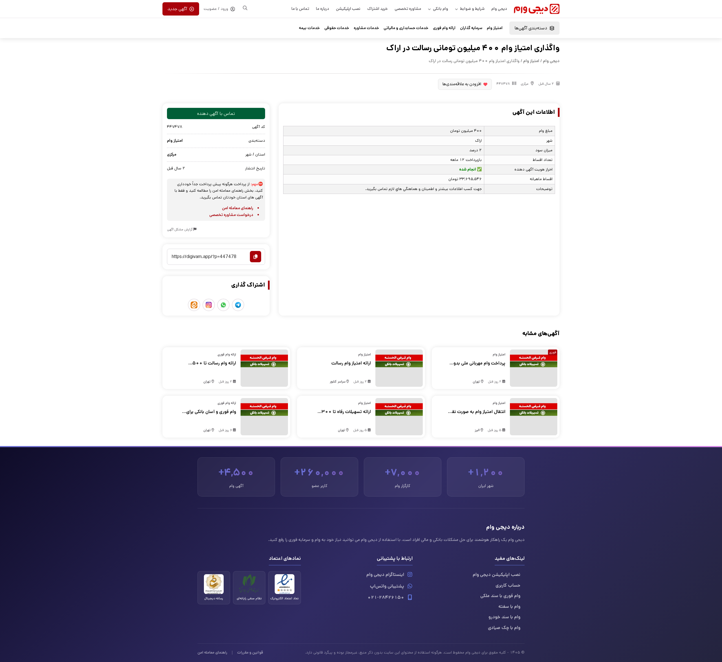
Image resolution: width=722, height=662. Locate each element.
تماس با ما (300, 9)
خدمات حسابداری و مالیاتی (406, 28)
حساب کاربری (508, 585)
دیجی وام (499, 9)
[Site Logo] (537, 9)
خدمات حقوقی (336, 28)
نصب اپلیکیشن (348, 9)
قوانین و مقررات (250, 652)
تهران (476, 381)
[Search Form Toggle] (245, 8)
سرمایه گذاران (471, 28)
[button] (534, 28)
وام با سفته (509, 606)
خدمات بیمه (309, 28)
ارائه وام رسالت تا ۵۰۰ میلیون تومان (214, 363)
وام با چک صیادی (504, 627)
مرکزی (525, 83)
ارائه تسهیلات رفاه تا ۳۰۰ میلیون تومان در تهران (346, 411)
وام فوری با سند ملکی (500, 596)
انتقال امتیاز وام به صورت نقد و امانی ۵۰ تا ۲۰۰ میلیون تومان (477, 411)
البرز (477, 430)
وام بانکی (440, 9)
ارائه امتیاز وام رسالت (351, 363)
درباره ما (322, 9)
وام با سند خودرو (504, 617)
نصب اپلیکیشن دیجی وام (496, 574)
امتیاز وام (495, 28)
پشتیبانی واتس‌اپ (387, 586)
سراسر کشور (337, 381)
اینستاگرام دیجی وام (385, 574)
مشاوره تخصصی (408, 9)
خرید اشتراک (377, 9)
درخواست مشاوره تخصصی (231, 215)
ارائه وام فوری (444, 28)
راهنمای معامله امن (237, 208)
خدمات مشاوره (366, 28)
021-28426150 (385, 597)
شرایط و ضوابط (472, 9)
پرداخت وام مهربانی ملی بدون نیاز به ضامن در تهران (477, 363)
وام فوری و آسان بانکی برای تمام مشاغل (211, 411)
